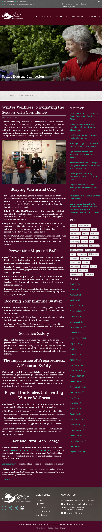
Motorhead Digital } (58, 528)
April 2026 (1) (75, 300)
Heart (73, 254)
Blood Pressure (76, 250)
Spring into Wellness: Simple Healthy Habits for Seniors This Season (83, 155)
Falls (73, 246)
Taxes (84, 242)
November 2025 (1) (78, 327)
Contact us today (9, 464)
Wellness (94, 234)
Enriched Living (78, 17)
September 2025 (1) (78, 338)
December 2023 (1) (78, 435)
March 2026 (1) (76, 306)
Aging (85, 234)
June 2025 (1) (75, 354)
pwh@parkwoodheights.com (78, 504)
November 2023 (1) (78, 441)
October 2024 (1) (77, 392)
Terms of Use (78, 524)
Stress (85, 266)
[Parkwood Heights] (13, 15)
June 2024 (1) (75, 403)
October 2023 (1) (77, 446)
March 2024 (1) (76, 419)
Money (86, 262)
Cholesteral (94, 246)
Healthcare (85, 229)
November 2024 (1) (78, 387)
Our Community (41, 17)
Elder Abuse (93, 254)
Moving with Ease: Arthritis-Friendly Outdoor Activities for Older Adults (83, 127)
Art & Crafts (90, 250)
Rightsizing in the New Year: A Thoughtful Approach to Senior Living (83, 187)
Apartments (41, 504)
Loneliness (83, 271)
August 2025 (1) (76, 344)
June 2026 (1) (75, 289)
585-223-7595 (21, 2)
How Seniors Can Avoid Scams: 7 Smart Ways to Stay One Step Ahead (84, 116)
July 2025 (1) (75, 349)
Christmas (89, 275)
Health (73, 225)
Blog (76, 4)
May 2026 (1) (75, 295)
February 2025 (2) (77, 371)
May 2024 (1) (75, 408)
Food (94, 229)
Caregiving (75, 242)
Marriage (74, 258)
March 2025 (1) (76, 365)
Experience (60, 17)
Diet (91, 242)
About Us (93, 17)
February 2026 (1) (77, 311)
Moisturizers (75, 262)
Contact (84, 4)
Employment (67, 4)
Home (4, 95)
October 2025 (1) (77, 333)
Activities (94, 238)
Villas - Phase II (43, 511)
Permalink (6, 479)
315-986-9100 (9, 2)
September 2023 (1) (78, 452)
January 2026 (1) (77, 316)
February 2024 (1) (77, 425)
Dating (73, 271)
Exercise (74, 229)
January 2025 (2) (77, 376)
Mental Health (86, 258)
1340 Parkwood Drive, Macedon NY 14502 (19, 4)
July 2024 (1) (75, 398)
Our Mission (41, 515)
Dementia (74, 238)
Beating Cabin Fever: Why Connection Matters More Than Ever (83, 176)
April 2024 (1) (75, 414)
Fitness (84, 238)
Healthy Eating (84, 225)
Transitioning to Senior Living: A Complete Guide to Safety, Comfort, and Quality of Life (85, 166)
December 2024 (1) (78, 381)
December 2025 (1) (78, 322)
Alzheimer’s (75, 234)
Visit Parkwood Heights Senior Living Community (27, 450)
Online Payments (68, 7)
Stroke (93, 266)
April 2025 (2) (75, 360)
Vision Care (82, 246)
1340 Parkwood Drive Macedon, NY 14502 (74, 508)
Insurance (82, 254)
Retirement (75, 266)
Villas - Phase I (42, 507)
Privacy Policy (66, 524)
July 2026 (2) (75, 284)
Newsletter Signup (73, 513)
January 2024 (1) (77, 430)
